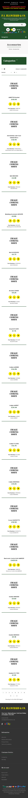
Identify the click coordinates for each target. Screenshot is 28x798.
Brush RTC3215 (14, 329)
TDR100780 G (18, 148)
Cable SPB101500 (14, 482)
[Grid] (2, 69)
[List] (4, 69)
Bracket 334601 (14, 291)
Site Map (4, 759)
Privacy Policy (5, 742)
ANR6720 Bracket (14, 97)
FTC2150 (18, 454)
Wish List (4, 777)
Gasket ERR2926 (14, 597)
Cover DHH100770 (14, 520)
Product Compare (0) (21, 69)
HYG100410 (18, 263)
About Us (4, 737)
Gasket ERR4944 (14, 635)
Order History (5, 775)
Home (10, 49)
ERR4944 (18, 646)
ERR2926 (18, 607)
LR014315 (18, 225)
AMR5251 (18, 569)
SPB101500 (17, 493)
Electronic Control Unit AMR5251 (14, 558)
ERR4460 (18, 187)
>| (16, 695)
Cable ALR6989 (14, 367)
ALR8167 (18, 416)
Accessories (16, 49)
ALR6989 (18, 378)
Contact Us (4, 757)
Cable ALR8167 (14, 405)
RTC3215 (18, 340)
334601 (18, 301)
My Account (7, 2)
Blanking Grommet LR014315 (14, 214)
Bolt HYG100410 (14, 252)
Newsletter (4, 779)
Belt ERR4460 (14, 176)
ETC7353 (18, 684)
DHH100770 (18, 531)
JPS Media (17, 794)
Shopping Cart (14, 2)
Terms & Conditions (6, 744)
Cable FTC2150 (14, 444)
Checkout (21, 2)
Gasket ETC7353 (14, 673)
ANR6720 (18, 108)
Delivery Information (7, 739)
